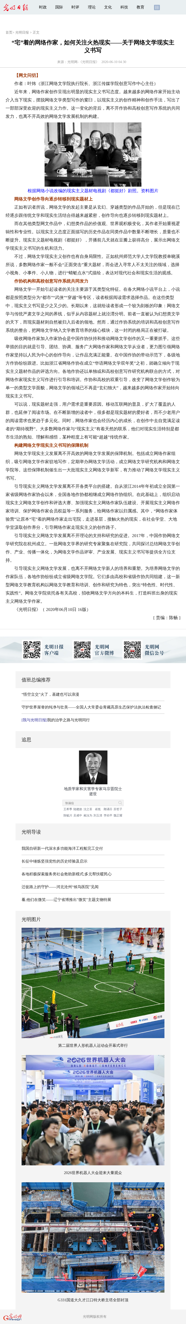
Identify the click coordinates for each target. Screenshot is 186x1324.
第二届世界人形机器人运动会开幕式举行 (93, 1045)
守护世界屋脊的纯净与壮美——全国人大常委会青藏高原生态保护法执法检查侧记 (91, 707)
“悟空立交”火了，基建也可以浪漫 (50, 694)
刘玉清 (97, 815)
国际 (59, 7)
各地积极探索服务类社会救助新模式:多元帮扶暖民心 (67, 874)
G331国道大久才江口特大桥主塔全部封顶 (93, 1300)
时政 (43, 7)
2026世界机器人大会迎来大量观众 (93, 1173)
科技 (124, 7)
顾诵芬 (108, 809)
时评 (75, 7)
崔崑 (98, 809)
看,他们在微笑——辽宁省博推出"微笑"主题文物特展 (66, 900)
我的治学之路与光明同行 (56, 720)
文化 (108, 7)
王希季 (67, 809)
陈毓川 (67, 815)
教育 (140, 7)
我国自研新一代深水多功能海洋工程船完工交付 (62, 848)
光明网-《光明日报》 (83, 62)
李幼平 (108, 815)
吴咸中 (77, 815)
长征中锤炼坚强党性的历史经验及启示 (54, 861)
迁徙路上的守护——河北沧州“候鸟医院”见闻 (60, 887)
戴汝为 (88, 815)
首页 (9, 32)
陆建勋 (77, 809)
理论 (92, 7)
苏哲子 (118, 809)
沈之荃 (88, 809)
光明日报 (22, 32)
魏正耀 (118, 815)
